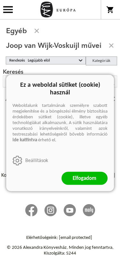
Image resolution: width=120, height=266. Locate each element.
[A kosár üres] (110, 9)
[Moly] (89, 210)
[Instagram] (50, 210)
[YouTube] (69, 210)
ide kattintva (24, 140)
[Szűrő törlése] (37, 31)
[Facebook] (31, 210)
